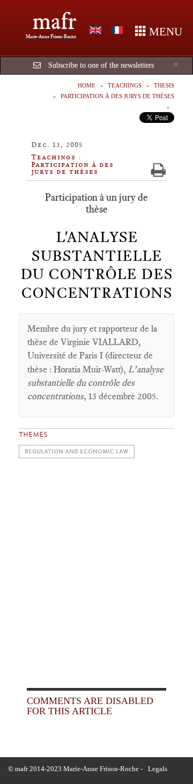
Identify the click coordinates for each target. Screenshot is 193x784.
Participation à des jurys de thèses (117, 96)
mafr (54, 21)
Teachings (125, 85)
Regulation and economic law (77, 451)
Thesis (164, 85)
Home (86, 85)
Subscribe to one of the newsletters (101, 65)
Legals (157, 769)
